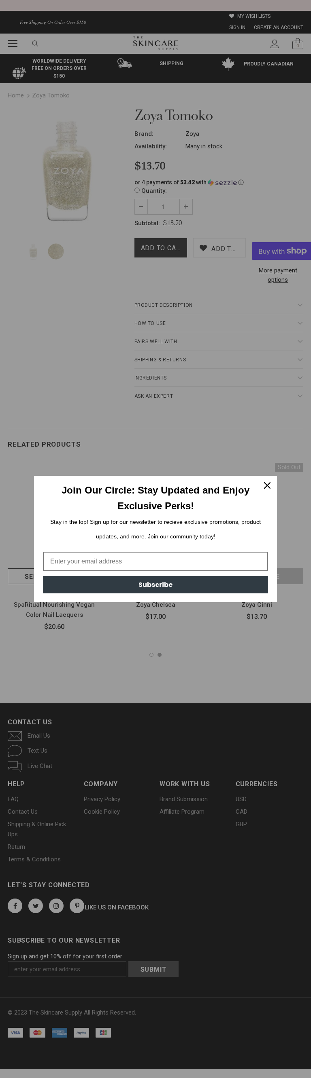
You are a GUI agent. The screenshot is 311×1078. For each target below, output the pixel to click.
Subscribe (155, 584)
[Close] (267, 485)
